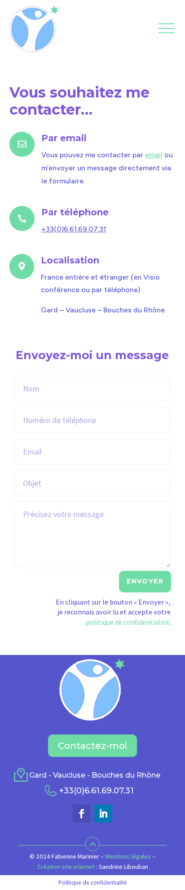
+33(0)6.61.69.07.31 (73, 229)
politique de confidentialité (127, 622)
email (154, 155)
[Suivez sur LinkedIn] (103, 814)
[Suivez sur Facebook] (82, 814)
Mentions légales (128, 856)
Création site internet (66, 867)
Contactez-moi (92, 745)
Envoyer (145, 581)
